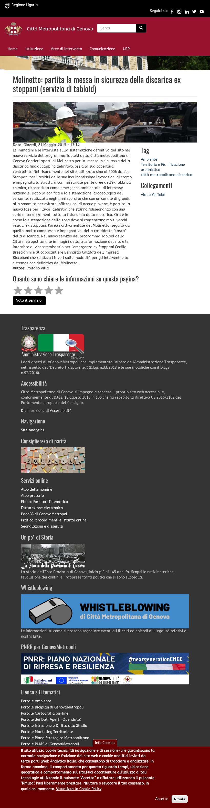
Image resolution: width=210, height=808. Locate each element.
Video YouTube (153, 195)
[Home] (15, 30)
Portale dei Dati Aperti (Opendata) (51, 719)
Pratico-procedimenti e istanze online (54, 520)
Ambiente (149, 159)
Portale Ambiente (36, 701)
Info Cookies (105, 743)
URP (126, 49)
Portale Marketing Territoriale (47, 732)
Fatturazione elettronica (42, 508)
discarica (184, 175)
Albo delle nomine (36, 489)
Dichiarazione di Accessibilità (46, 411)
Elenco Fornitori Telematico (44, 502)
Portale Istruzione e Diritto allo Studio (54, 726)
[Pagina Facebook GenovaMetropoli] (172, 11)
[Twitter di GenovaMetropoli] (194, 11)
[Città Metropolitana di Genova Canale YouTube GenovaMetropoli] (201, 11)
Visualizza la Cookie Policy (78, 789)
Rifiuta (179, 799)
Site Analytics (32, 430)
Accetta (162, 799)
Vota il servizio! (29, 300)
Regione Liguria (25, 5)
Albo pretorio (32, 496)
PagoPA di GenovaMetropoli (44, 514)
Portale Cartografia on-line (44, 713)
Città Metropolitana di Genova (60, 29)
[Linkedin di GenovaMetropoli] (187, 11)
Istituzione (34, 49)
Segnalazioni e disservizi (42, 526)
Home (13, 49)
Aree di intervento (66, 49)
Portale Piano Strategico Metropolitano (55, 738)
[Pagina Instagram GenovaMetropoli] (179, 11)
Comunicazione (102, 49)
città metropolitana (158, 175)
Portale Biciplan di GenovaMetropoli (52, 707)
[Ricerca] (141, 28)
